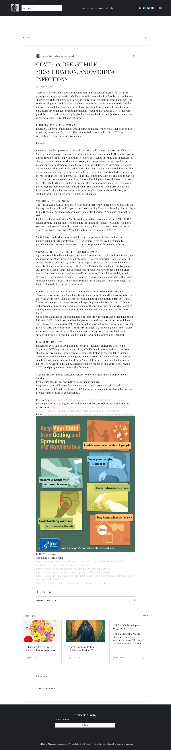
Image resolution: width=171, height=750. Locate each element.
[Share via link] (57, 592)
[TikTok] (156, 8)
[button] (145, 37)
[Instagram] (160, 8)
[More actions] (133, 55)
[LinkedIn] (144, 8)
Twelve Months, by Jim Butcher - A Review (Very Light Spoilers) (82, 648)
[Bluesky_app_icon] (148, 8)
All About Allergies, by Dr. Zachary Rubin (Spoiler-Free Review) (41, 648)
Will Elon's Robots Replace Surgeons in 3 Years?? (127, 627)
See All (145, 615)
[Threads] (140, 8)
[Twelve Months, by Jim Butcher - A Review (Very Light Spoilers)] (85, 631)
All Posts (26, 37)
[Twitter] (152, 8)
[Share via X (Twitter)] (44, 592)
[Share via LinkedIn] (50, 592)
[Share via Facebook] (37, 592)
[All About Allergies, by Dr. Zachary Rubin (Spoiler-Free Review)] (42, 631)
